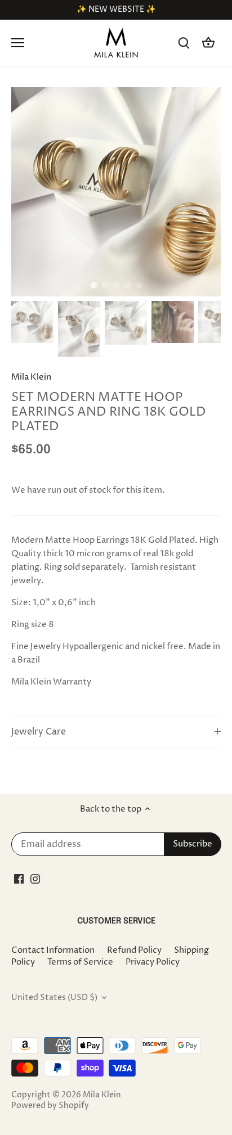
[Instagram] (35, 878)
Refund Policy (134, 950)
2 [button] (104, 285)
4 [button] (127, 285)
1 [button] (93, 285)
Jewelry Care (38, 732)
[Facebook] (19, 878)
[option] (116, 191)
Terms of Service (80, 962)
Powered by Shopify (50, 1106)
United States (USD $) (54, 997)
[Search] (183, 43)
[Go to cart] (208, 43)
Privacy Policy (153, 962)
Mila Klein (31, 377)
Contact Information (53, 950)
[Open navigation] (17, 42)
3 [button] (116, 285)
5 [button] (138, 285)
